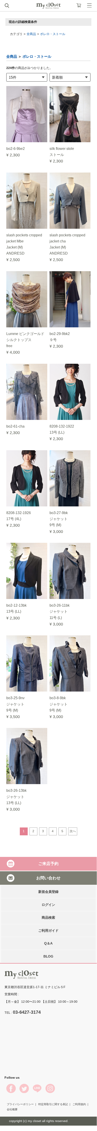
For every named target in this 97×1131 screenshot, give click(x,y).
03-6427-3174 (27, 1011)
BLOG (48, 956)
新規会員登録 (48, 892)
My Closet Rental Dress (48, 6)
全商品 (31, 34)
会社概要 (12, 1109)
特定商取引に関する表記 (53, 1104)
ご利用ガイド (48, 930)
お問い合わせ (48, 878)
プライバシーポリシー (20, 1104)
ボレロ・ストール (52, 34)
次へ (73, 831)
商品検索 (48, 917)
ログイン (48, 904)
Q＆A (48, 943)
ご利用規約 (79, 1104)
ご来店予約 (48, 863)
